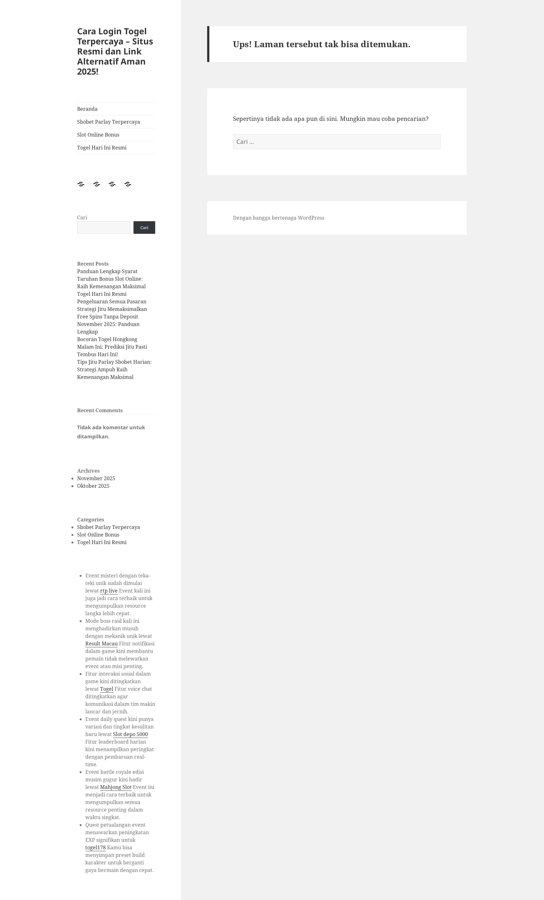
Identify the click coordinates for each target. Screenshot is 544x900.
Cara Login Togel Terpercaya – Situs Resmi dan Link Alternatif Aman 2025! (115, 51)
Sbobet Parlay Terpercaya (108, 121)
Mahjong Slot (116, 787)
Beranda (87, 108)
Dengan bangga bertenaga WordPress (278, 217)
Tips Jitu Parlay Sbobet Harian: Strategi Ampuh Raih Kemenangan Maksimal (114, 369)
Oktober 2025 (93, 485)
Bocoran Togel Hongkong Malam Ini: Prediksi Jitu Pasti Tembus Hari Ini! (112, 347)
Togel (106, 688)
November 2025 (96, 478)
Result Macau (101, 643)
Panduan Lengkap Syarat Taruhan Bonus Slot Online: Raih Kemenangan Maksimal (111, 279)
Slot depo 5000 (130, 734)
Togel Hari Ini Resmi (102, 147)
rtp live (109, 590)
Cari (82, 217)
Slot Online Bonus (98, 134)
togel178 (95, 847)
